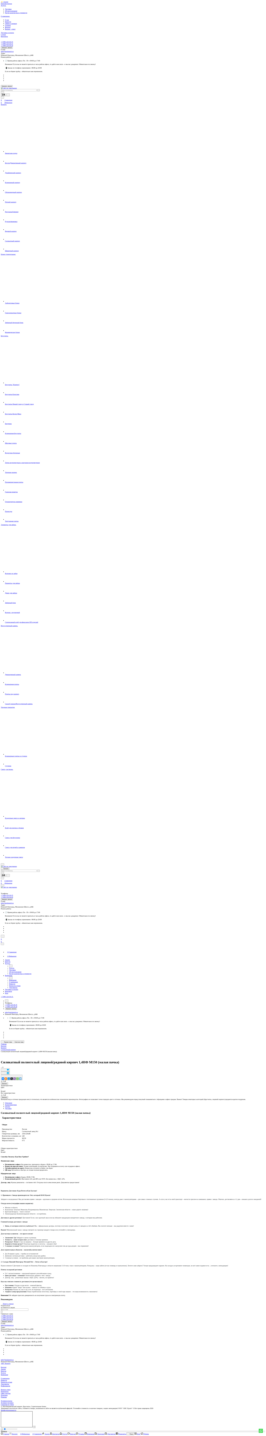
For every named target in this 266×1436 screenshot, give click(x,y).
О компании (5, 1378)
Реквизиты (5, 1391)
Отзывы (8, 25)
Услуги (3, 1373)
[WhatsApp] (17, 1078)
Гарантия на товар (7, 1404)
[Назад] (10, 966)
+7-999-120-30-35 (7, 42)
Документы (5, 1384)
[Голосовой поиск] (3, 94)
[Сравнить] (5, 1073)
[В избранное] (5, 1070)
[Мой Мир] (8, 1078)
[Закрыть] (2, 944)
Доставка (8, 9)
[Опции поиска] (2, 92)
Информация (5, 1386)
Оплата (7, 1107)
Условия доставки (7, 1403)
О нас (7, 20)
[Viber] (14, 1078)
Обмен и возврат (11, 23)
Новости (8, 22)
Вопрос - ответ (10, 29)
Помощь (4, 1397)
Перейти (4, 1431)
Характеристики (11, 1105)
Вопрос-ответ (5, 1390)
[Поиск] (2, 936)
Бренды (3, 1371)
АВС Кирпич (5, 1363)
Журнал (7, 27)
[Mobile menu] (2, 885)
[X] (11, 1078)
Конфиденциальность (8, 1410)
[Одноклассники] (6, 1078)
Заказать (4, 1083)
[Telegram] (20, 1078)
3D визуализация (11, 11)
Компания (4, 1375)
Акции (3, 1369)
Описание (8, 1103)
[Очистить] (38, 90)
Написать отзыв (6, 1382)
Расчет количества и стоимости (16, 13)
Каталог (4, 1367)
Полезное (4, 1395)
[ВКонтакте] (3, 1078)
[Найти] (8, 94)
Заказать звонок (7, 47)
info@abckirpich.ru (7, 51)
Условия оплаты (6, 1401)
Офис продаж (5, 1393)
